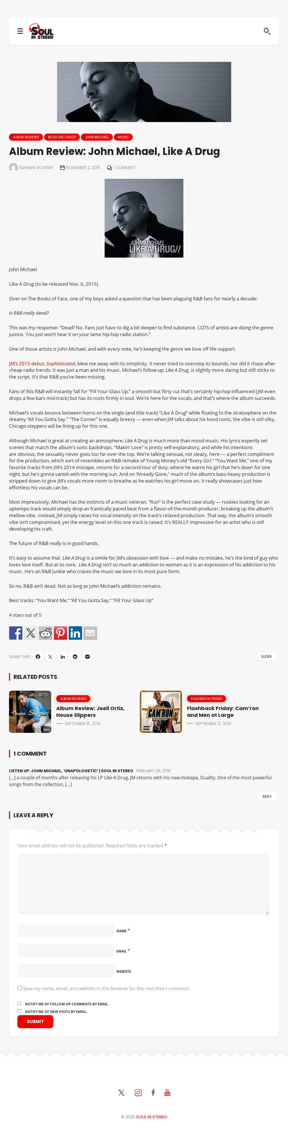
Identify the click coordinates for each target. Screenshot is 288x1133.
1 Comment (124, 167)
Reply (267, 796)
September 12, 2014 (213, 723)
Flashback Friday (206, 698)
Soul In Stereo (151, 1117)
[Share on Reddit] (45, 633)
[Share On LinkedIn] (63, 657)
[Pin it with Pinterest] (60, 633)
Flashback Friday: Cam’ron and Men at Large (223, 711)
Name (123, 931)
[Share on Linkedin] (75, 633)
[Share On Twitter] (50, 657)
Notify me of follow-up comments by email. (67, 1004)
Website (123, 971)
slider (266, 656)
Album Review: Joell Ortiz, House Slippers (90, 711)
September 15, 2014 (83, 723)
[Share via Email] (87, 657)
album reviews (26, 137)
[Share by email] (90, 633)
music (123, 137)
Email (123, 951)
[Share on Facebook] (15, 633)
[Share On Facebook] (38, 657)
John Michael (97, 137)
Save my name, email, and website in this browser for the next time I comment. (106, 988)
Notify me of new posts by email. (56, 1011)
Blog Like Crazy (62, 137)
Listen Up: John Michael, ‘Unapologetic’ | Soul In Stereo (71, 771)
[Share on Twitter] (30, 633)
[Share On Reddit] (75, 657)
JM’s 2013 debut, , (43, 363)
